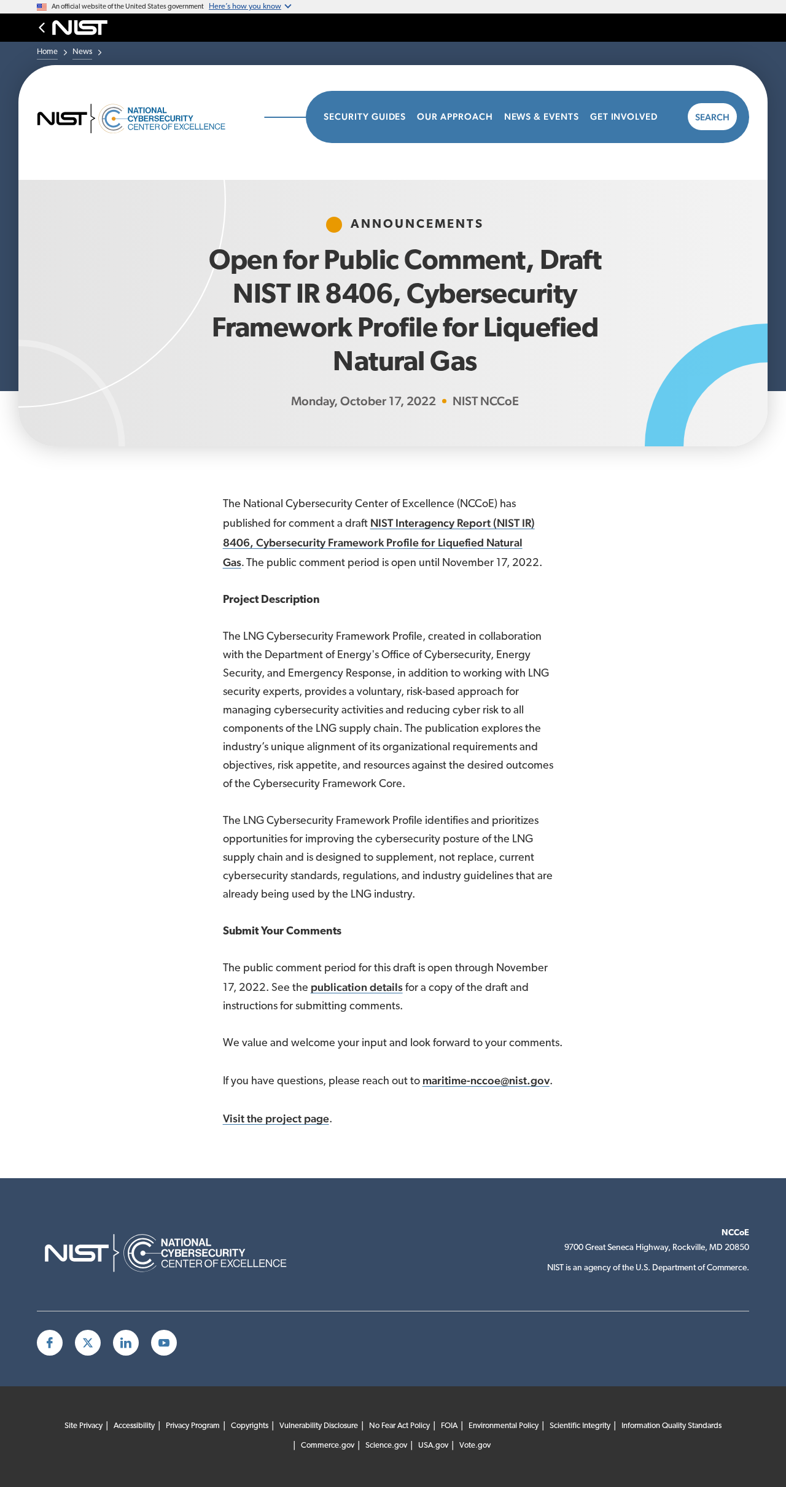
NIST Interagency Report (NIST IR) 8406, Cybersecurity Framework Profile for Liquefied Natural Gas (379, 542)
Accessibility (134, 1426)
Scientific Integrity (580, 1426)
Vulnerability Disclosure (318, 1426)
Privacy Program (193, 1426)
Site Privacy (83, 1426)
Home (47, 52)
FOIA (449, 1426)
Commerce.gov (327, 1446)
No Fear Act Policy (399, 1426)
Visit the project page (276, 1118)
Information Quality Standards (671, 1426)
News (82, 52)
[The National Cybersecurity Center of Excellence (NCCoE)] (144, 117)
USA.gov (433, 1446)
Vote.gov (475, 1446)
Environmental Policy (504, 1426)
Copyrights (249, 1426)
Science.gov (386, 1446)
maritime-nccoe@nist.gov (486, 1080)
